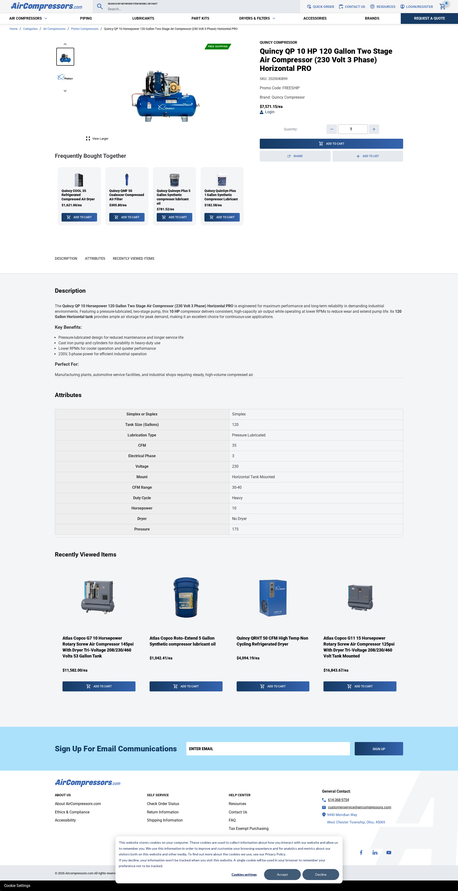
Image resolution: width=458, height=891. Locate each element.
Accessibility (65, 820)
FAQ (232, 820)
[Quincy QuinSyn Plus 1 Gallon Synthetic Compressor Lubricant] (222, 196)
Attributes (95, 258)
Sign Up (379, 749)
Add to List (371, 156)
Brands (372, 18)
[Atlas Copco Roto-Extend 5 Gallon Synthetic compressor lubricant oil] (186, 632)
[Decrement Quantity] (332, 129)
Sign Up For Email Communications (116, 748)
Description (66, 258)
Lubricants (143, 18)
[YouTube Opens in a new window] (388, 852)
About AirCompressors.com (78, 803)
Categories (30, 29)
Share (303, 158)
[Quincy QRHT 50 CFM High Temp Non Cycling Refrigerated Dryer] (273, 632)
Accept (282, 874)
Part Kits (200, 18)
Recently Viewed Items (133, 258)
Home (14, 29)
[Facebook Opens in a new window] (361, 852)
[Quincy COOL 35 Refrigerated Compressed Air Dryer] (79, 196)
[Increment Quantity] (374, 129)
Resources (237, 803)
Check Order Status (163, 803)
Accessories (315, 18)
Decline (321, 874)
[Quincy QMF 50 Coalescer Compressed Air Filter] (127, 196)
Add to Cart (82, 217)
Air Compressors (54, 29)
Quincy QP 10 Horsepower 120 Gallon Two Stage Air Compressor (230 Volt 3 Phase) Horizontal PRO (171, 29)
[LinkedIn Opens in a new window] (375, 852)
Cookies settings (244, 874)
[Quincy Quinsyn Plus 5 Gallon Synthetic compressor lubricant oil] (174, 196)
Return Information (163, 812)
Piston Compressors (85, 29)
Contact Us (238, 812)
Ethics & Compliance (72, 812)
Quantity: (290, 129)
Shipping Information (165, 820)
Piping (86, 18)
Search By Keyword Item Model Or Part (132, 3)
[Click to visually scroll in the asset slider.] (65, 43)
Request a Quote (429, 18)
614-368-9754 (338, 800)
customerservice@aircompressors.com (359, 807)
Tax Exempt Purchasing (249, 828)
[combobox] (196, 6)
